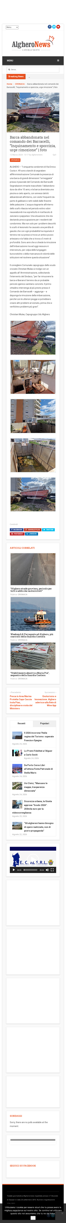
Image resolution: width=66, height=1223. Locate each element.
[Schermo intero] (52, 869)
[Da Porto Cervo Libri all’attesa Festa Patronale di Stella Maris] (17, 769)
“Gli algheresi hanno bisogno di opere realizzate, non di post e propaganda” (39, 827)
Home (9, 84)
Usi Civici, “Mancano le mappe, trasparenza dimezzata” (35, 787)
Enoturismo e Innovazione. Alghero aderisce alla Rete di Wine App (45, 701)
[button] (33, 860)
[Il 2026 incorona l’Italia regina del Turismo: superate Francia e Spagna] (17, 735)
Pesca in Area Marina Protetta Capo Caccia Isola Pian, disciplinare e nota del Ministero (21, 702)
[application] (33, 860)
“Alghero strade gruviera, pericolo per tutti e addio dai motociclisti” (31, 589)
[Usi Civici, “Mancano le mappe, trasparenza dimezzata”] (17, 785)
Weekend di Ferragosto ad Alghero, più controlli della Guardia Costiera (31, 635)
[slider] (30, 870)
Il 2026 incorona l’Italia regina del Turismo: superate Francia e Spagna (39, 737)
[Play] (13, 869)
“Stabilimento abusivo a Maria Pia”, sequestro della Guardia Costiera (29, 674)
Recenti (21, 723)
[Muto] (47, 869)
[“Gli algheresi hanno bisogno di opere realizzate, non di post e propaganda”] (17, 825)
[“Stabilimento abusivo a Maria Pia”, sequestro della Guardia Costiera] (33, 656)
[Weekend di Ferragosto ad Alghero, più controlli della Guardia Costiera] (33, 613)
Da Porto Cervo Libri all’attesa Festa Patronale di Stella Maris (38, 769)
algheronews (37, 155)
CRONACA (20, 84)
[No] (62, 1213)
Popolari (44, 723)
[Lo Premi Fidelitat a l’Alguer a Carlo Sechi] (17, 753)
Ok (33, 1218)
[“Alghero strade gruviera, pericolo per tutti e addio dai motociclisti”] (33, 569)
